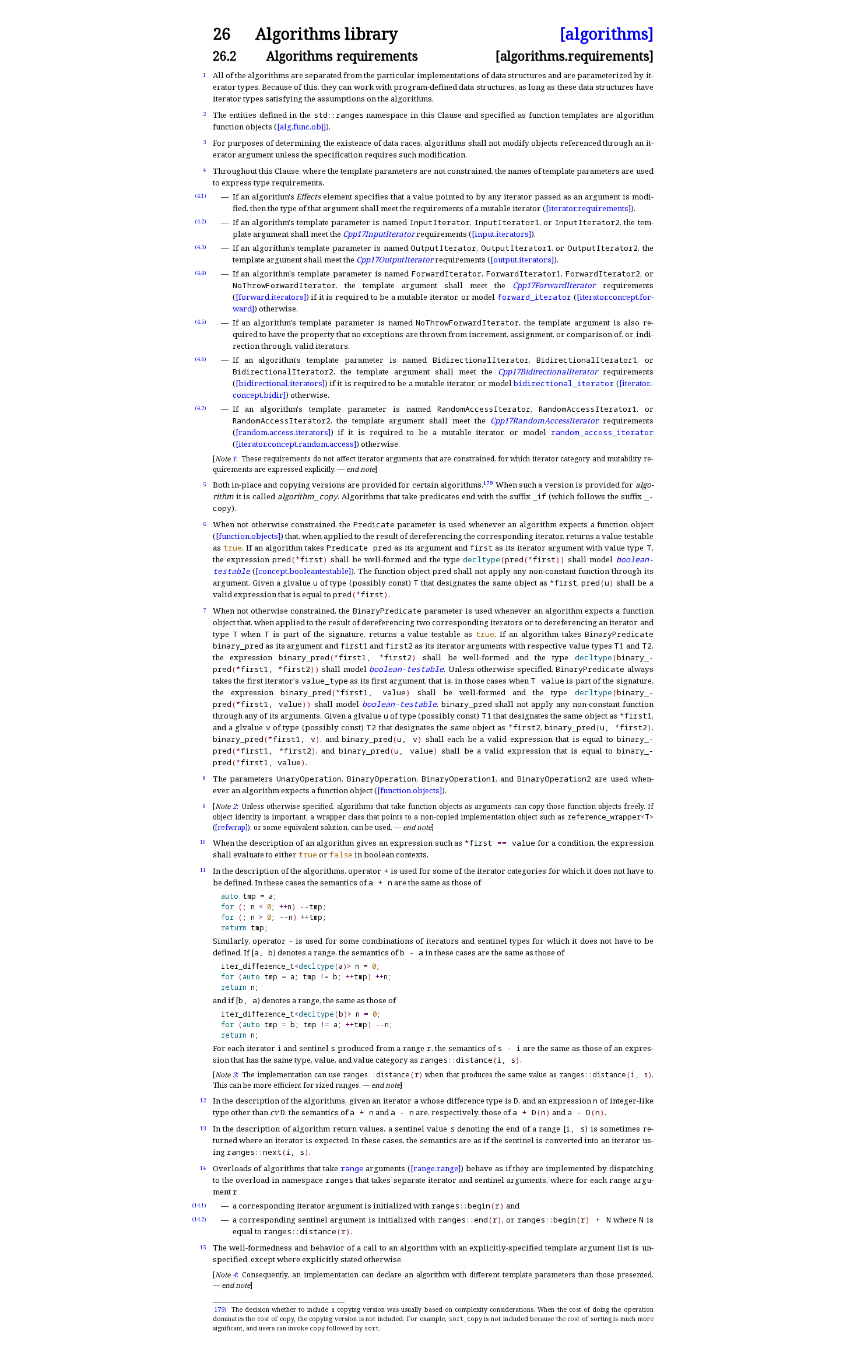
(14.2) (199, 1219)
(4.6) (200, 359)
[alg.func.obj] (301, 126)
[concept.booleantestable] (303, 571)
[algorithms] (607, 34)
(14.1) (199, 1205)
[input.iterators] (501, 234)
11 (203, 870)
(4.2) (200, 221)
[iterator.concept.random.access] (296, 444)
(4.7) (200, 408)
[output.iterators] (522, 259)
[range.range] (435, 1168)
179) (220, 1309)
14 (203, 1168)
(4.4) (200, 272)
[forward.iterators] (271, 297)
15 (203, 1247)
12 (203, 1100)
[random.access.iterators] (283, 432)
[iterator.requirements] (588, 208)
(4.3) (200, 247)
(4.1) (200, 195)
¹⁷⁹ (488, 484)
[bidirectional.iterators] (280, 383)
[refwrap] (231, 827)
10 (203, 842)
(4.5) (200, 321)
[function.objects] (248, 536)
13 (203, 1128)
